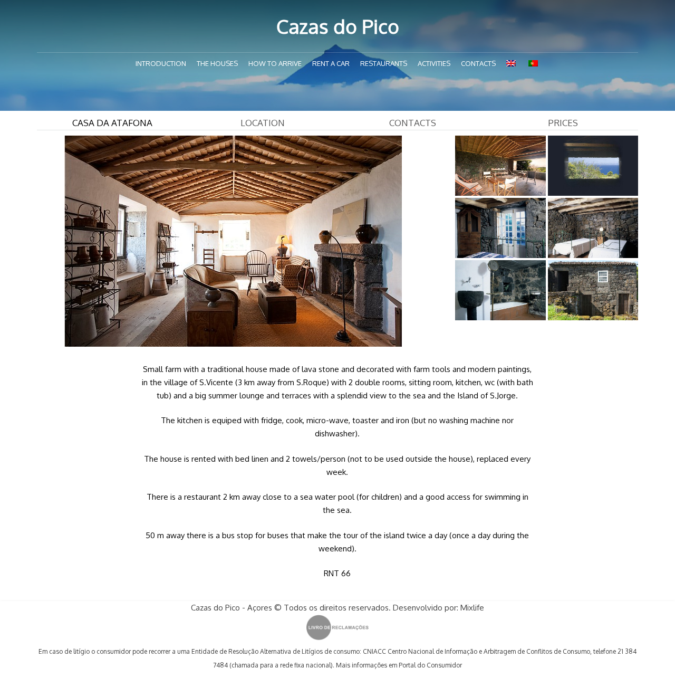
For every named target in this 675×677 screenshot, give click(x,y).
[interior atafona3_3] (593, 228)
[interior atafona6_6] (500, 166)
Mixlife (472, 608)
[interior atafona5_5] (593, 290)
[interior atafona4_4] (500, 290)
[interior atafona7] (593, 166)
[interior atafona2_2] (500, 228)
